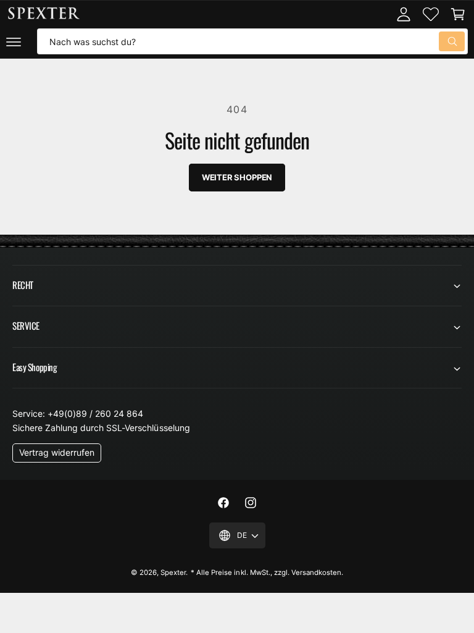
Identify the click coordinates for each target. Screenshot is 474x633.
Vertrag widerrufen (56, 452)
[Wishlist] (430, 14)
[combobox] (252, 41)
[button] (13, 41)
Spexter (173, 572)
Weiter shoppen (237, 177)
